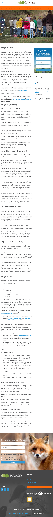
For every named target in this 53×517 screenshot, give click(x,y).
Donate (26, 7)
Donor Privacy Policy (31, 482)
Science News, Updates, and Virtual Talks (11, 459)
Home (2, 13)
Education (7, 13)
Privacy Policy (12, 513)
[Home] (26, 5)
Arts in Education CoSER (15, 318)
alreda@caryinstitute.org (39, 83)
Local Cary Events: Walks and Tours (10, 457)
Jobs (28, 476)
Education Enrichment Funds (24, 335)
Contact (29, 479)
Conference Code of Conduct (22, 513)
